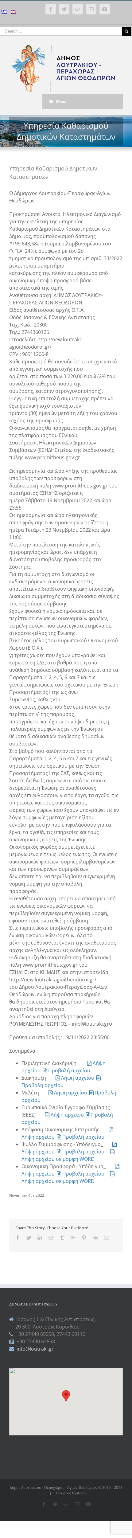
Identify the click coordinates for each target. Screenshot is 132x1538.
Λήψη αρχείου (78, 1077)
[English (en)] (13, 12)
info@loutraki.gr (34, 1348)
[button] (66, 1396)
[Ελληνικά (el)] (4, 12)
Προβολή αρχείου (69, 1070)
